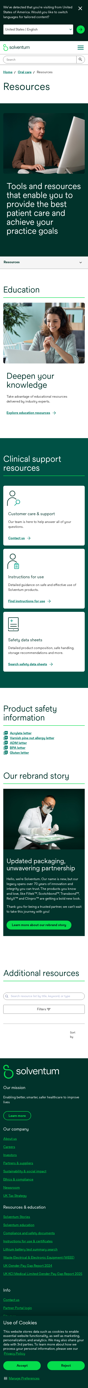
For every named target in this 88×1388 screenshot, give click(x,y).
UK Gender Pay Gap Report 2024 (27, 1266)
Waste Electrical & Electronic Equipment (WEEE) (38, 1257)
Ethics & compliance (18, 1179)
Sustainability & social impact (24, 1171)
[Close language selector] (80, 8)
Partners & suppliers (18, 1163)
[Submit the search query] (6, 996)
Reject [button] (66, 1365)
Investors (10, 1155)
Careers (9, 1147)
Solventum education (18, 1225)
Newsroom (11, 1187)
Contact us (11, 1300)
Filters (41, 1009)
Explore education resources (28, 413)
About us (10, 1139)
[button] (21, 1378)
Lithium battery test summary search (30, 1249)
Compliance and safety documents (29, 1233)
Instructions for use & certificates (28, 1241)
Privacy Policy (15, 1353)
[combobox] (44, 59)
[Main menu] (81, 48)
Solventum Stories (16, 1217)
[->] (81, 29)
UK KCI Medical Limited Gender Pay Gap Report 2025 (42, 1274)
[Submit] (81, 59)
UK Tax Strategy (15, 1196)
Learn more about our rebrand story (39, 925)
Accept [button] (22, 1365)
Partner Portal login (17, 1308)
